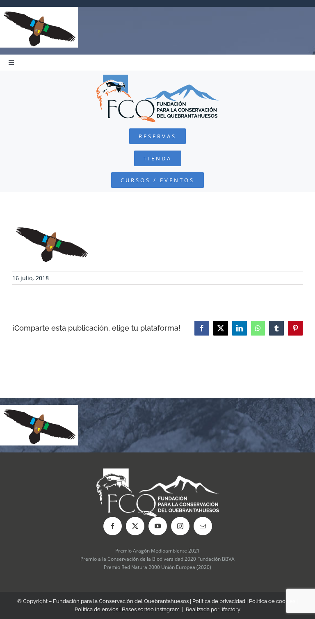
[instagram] (180, 526)
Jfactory (230, 609)
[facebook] (112, 526)
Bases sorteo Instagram (151, 609)
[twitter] (135, 526)
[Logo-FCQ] (157, 78)
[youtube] (157, 526)
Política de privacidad (218, 601)
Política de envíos (96, 609)
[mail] (203, 526)
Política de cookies (272, 601)
